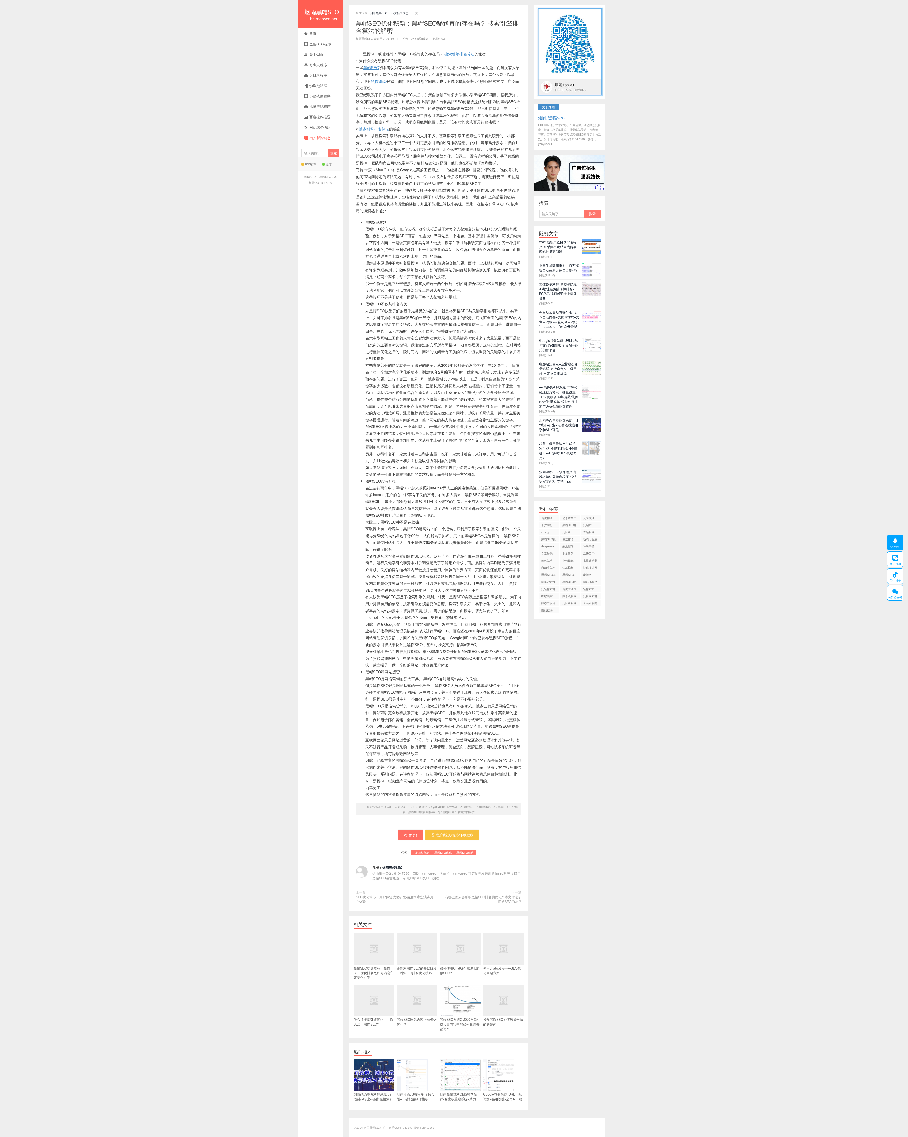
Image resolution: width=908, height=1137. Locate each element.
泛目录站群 (590, 596)
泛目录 (566, 532)
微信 (329, 164)
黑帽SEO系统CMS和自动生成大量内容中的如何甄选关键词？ (460, 1024)
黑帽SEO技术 (328, 177)
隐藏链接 (547, 610)
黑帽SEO (310, 177)
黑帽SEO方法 (569, 575)
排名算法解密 (421, 853)
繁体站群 (547, 560)
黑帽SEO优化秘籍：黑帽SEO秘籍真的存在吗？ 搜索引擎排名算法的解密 (437, 26)
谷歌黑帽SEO (547, 596)
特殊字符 (588, 546)
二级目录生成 (590, 554)
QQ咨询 (893, 542)
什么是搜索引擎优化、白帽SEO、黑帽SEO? (373, 1022)
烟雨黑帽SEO (320, 14)
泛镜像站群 (548, 589)
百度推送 (547, 518)
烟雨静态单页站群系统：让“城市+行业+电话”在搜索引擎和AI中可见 (373, 1099)
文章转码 (547, 553)
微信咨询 (894, 559)
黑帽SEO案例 (548, 575)
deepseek (547, 546)
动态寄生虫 (569, 518)
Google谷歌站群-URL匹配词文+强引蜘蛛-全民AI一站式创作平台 (502, 1099)
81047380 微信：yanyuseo (416, 1127)
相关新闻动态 (399, 13)
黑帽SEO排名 (569, 525)
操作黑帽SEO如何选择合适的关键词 (503, 1022)
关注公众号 (894, 593)
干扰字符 (547, 525)
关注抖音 (894, 576)
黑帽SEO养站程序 (569, 582)
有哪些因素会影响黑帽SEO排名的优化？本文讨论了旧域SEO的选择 (483, 899)
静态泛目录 (569, 596)
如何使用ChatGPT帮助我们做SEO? (460, 970)
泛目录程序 (569, 603)
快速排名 (568, 539)
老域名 (587, 575)
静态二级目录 (548, 603)
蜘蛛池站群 (548, 582)
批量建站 (568, 553)
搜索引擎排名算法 (459, 54)
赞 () (413, 835)
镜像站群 (588, 589)
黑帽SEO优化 (443, 853)
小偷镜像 (568, 560)
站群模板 (568, 567)
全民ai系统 (590, 603)
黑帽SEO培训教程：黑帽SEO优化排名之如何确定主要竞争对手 (373, 973)
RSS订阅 (311, 164)
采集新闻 (568, 546)
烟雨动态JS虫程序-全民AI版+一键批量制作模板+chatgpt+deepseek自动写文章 (416, 1101)
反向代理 (588, 518)
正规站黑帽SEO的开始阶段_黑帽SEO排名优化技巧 (417, 970)
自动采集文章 (548, 568)
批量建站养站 (590, 561)
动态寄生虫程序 (590, 539)
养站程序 (588, 532)
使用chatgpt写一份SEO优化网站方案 (502, 970)
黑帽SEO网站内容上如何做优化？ (417, 1022)
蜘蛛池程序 (590, 582)
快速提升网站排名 (590, 568)
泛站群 (587, 525)
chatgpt (546, 532)
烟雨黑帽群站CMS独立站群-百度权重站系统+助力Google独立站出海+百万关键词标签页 (459, 1101)
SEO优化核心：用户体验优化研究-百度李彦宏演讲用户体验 (394, 899)
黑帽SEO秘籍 (465, 853)
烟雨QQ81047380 (320, 183)
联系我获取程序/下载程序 (454, 835)
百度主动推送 (569, 589)
